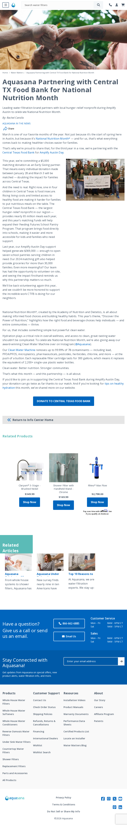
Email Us (71, 636)
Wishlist (37, 745)
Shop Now (29, 502)
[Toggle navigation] (5, 5)
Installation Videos (74, 700)
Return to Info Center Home (32, 420)
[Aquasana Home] (15, 808)
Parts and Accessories (14, 773)
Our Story (99, 700)
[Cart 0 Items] (123, 5)
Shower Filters (10, 759)
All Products (9, 780)
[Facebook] (103, 798)
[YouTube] (120, 798)
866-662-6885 (71, 623)
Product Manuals (73, 707)
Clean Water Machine (21, 350)
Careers (98, 707)
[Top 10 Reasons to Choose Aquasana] (81, 562)
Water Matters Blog (75, 745)
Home (5, 72)
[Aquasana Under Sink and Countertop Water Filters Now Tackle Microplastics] (50, 562)
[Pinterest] (114, 807)
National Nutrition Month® (53, 138)
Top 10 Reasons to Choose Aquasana (80, 575)
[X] (114, 798)
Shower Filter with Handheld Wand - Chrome (63, 489)
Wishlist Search (42, 752)
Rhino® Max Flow (97, 485)
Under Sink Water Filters (16, 741)
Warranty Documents (76, 714)
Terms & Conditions (63, 804)
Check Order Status (44, 707)
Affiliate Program (104, 714)
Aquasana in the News (16, 123)
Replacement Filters (13, 766)
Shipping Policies (42, 714)
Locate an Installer (74, 738)
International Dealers (45, 738)
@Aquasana (82, 344)
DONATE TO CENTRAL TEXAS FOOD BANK (63, 401)
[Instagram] (108, 798)
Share (10, 128)
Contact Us (39, 700)
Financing (38, 731)
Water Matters (17, 72)
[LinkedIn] (120, 807)
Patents (98, 721)
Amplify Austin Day (52, 152)
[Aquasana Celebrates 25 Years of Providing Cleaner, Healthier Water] (18, 562)
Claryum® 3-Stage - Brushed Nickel (30, 487)
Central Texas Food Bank (18, 152)
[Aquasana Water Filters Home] (13, 5)
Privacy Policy (63, 797)
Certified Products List (76, 731)
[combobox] (57, 5)
